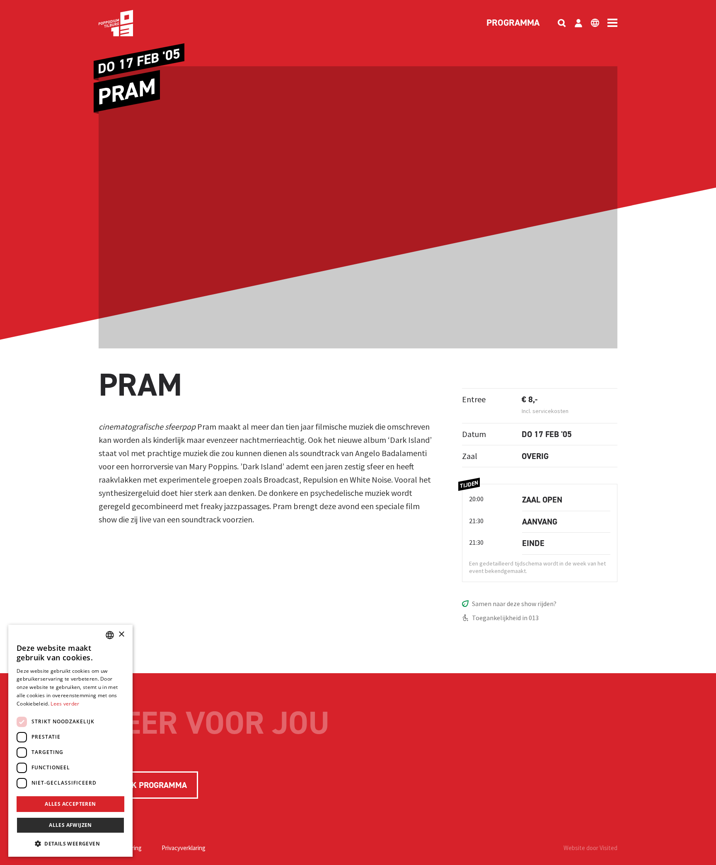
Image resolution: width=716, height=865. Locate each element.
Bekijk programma (148, 785)
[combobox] (110, 635)
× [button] (121, 634)
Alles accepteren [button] (70, 803)
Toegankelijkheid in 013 (505, 618)
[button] (70, 843)
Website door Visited (590, 848)
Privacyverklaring (184, 848)
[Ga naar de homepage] (128, 23)
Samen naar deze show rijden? (514, 603)
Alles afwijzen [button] (70, 825)
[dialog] (70, 741)
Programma (512, 23)
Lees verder (65, 703)
